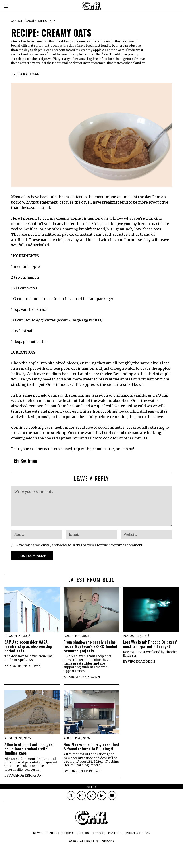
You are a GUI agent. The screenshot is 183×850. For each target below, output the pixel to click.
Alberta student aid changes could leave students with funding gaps (28, 748)
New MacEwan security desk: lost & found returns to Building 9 (91, 746)
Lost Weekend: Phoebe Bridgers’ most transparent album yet (150, 644)
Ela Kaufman (28, 74)
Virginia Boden (141, 661)
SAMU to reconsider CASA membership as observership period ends (28, 646)
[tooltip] (71, 795)
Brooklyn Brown (25, 666)
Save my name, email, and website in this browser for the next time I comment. (79, 545)
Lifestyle (46, 21)
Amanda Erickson (25, 775)
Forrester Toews (84, 771)
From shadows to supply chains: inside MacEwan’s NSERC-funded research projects (90, 646)
